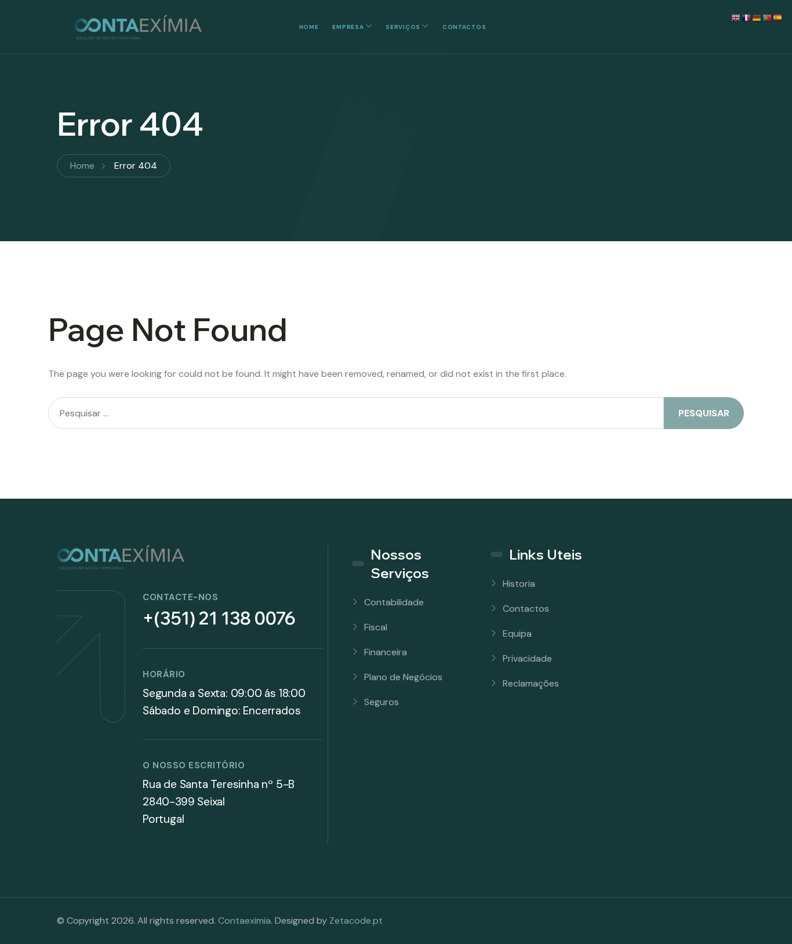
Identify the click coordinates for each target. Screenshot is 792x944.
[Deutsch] (757, 17)
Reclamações (531, 683)
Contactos (464, 27)
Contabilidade (394, 602)
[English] (736, 17)
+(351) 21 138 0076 (219, 618)
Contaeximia (244, 920)
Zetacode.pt (356, 920)
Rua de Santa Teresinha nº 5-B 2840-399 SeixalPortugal (219, 801)
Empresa (348, 27)
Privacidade (527, 658)
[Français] (747, 17)
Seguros (381, 702)
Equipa (517, 633)
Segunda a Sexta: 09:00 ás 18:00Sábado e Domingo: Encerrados (224, 702)
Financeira (385, 652)
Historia (519, 584)
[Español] (778, 17)
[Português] (767, 17)
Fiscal (375, 627)
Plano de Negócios (403, 677)
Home (309, 27)
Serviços (403, 27)
